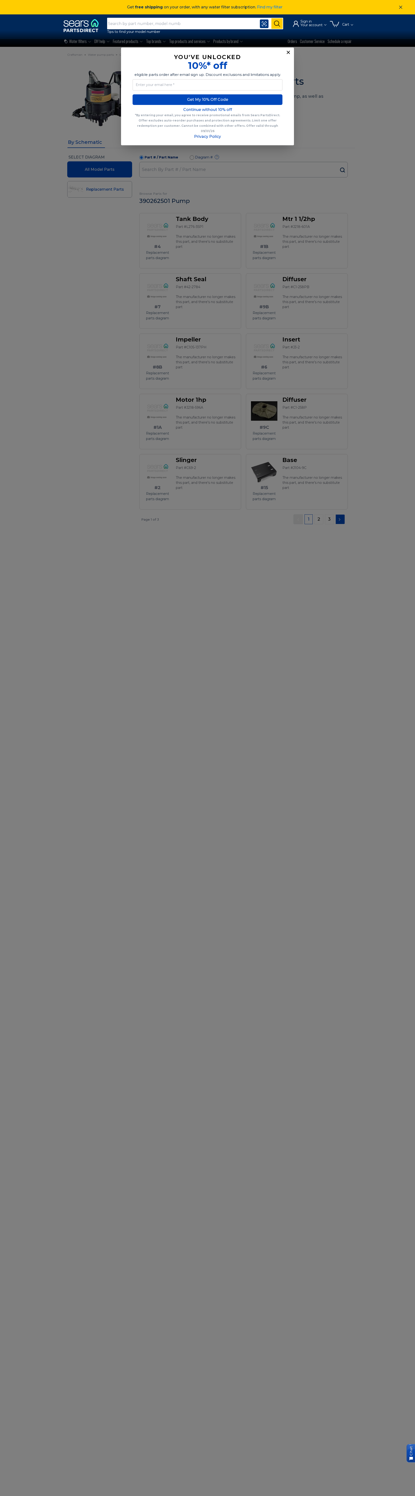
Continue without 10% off (207, 109)
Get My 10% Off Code (207, 99)
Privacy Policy (207, 136)
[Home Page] (83, 25)
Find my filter (269, 7)
